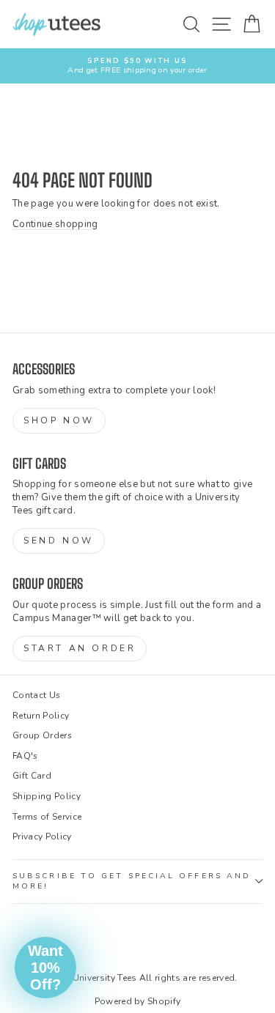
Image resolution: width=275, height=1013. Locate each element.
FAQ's (25, 756)
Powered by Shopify (138, 1001)
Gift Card (31, 776)
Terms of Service (46, 817)
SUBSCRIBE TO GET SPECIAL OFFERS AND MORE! (131, 881)
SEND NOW (58, 540)
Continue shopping (55, 224)
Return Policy (40, 715)
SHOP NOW (59, 420)
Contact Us (36, 695)
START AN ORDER (79, 648)
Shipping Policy (46, 796)
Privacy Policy (42, 836)
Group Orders (42, 735)
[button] (45, 967)
